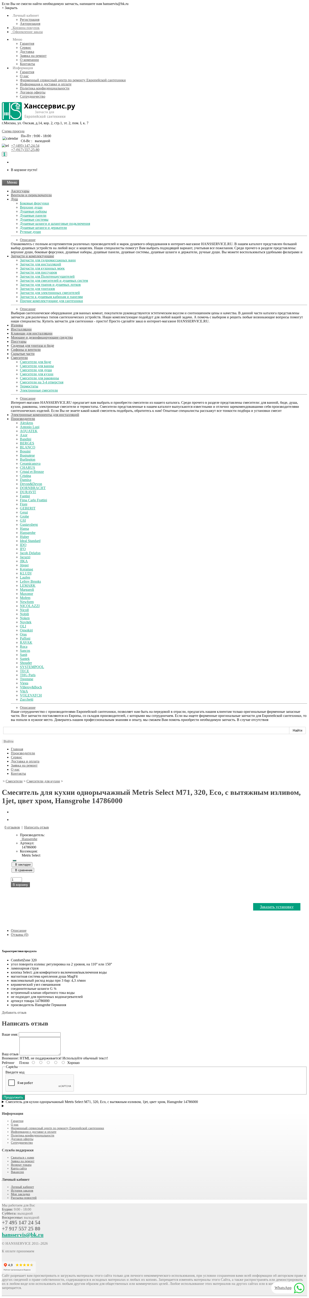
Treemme (26, 679)
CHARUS (27, 467)
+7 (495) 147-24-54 (25, 146)
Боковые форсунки (34, 203)
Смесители (19, 358)
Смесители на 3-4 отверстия (41, 382)
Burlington (27, 459)
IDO (23, 545)
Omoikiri (26, 630)
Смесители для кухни (36, 374)
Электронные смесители (39, 390)
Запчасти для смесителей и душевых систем (54, 280)
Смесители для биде (35, 362)
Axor (23, 435)
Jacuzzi (25, 557)
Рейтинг (8, 1063)
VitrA (24, 691)
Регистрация (29, 19)
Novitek (25, 622)
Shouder (26, 663)
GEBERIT (28, 508)
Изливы (17, 325)
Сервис (25, 47)
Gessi (24, 512)
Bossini (25, 451)
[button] (8, 741)
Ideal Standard (30, 541)
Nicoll (24, 610)
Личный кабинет (22, 1187)
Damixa (25, 480)
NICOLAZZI (30, 606)
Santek (25, 659)
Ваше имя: (10, 1034)
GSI (23, 520)
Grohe (24, 516)
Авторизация (30, 24)
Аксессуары (20, 191)
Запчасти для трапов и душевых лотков (50, 284)
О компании (29, 60)
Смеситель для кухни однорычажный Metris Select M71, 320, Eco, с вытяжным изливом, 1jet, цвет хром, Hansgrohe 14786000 (102, 1102)
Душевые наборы (33, 211)
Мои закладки (20, 1194)
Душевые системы (34, 219)
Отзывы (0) (19, 935)
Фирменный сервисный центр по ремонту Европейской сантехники (73, 80)
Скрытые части (23, 354)
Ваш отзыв (10, 1054)
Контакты (27, 64)
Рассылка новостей (24, 1197)
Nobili (24, 614)
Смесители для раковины (39, 378)
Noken (25, 618)
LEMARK (28, 585)
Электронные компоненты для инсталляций (45, 415)
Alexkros (26, 423)
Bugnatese (27, 455)
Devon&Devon (31, 484)
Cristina (25, 476)
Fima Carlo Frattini (33, 500)
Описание (28, 240)
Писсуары (18, 341)
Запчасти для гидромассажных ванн (48, 260)
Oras (23, 634)
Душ (14, 199)
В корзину (20, 885)
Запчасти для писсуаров (38, 272)
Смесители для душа (36, 370)
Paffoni (25, 638)
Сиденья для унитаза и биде (32, 345)
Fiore (23, 504)
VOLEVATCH (31, 695)
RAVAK (26, 642)
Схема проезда (13, 131)
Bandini (25, 439)
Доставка (27, 52)
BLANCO (27, 447)
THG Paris (28, 675)
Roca (23, 646)
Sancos (25, 651)
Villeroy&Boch (31, 687)
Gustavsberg (29, 524)
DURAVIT (28, 492)
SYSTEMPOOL (32, 667)
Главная (17, 749)
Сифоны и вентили (26, 350)
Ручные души (30, 232)
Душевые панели (33, 215)
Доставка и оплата (25, 761)
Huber (24, 537)
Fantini (25, 496)
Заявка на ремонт (33, 56)
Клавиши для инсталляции (31, 333)
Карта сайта (19, 1168)
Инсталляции (21, 329)
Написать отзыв (36, 827)
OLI (23, 626)
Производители (23, 419)
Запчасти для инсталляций (40, 264)
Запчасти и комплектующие (32, 256)
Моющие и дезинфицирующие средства (42, 337)
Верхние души (31, 207)
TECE (24, 671)
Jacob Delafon (30, 553)
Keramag (26, 569)
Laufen (25, 577)
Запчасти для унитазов (37, 289)
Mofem (25, 598)
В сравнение (22, 870)
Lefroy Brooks (30, 581)
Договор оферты (32, 92)
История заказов (22, 1190)
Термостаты (29, 386)
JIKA (24, 561)
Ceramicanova (30, 463)
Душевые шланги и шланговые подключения (55, 223)
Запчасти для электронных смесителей (50, 293)
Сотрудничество (32, 96)
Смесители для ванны (37, 366)
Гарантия (27, 43)
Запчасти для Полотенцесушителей (47, 276)
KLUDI (25, 573)
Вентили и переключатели (31, 195)
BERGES (27, 443)
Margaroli (27, 589)
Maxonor (26, 594)
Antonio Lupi (29, 427)
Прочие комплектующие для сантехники (51, 301)
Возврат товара (21, 1165)
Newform (27, 602)
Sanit (23, 655)
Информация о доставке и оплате (45, 84)
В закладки (22, 864)
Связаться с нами (22, 1157)
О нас (24, 76)
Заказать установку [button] (277, 906)
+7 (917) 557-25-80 (25, 150)
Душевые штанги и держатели (43, 228)
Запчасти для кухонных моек (42, 268)
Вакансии (17, 1172)
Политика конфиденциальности (44, 88)
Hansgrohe (28, 533)
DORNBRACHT (33, 488)
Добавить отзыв (14, 1012)
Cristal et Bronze (32, 472)
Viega (24, 683)
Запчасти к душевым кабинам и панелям (51, 297)
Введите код (14, 1072)
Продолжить (13, 1097)
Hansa (24, 528)
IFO (23, 549)
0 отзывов (12, 827)
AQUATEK (29, 431)
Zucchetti (26, 699)
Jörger (24, 565)
